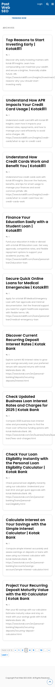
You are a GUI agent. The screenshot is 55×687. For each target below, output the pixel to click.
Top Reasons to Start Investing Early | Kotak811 (25, 44)
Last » (5, 654)
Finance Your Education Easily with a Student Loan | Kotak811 (27, 224)
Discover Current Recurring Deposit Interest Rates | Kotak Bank (25, 342)
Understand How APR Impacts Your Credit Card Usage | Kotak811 (26, 105)
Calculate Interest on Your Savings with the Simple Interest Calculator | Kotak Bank (26, 528)
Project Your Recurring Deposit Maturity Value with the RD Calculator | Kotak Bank (27, 592)
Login (40, 3)
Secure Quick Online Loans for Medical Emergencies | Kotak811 (27, 283)
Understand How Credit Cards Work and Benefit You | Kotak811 (27, 161)
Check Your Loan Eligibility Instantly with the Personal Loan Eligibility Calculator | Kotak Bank (27, 463)
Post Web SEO (5, 7)
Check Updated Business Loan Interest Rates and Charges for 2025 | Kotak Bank (27, 403)
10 (41, 650)
